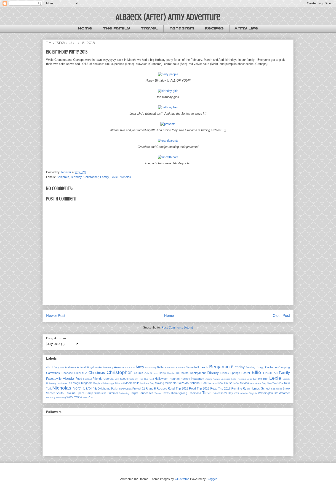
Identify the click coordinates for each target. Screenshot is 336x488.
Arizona (119, 367)
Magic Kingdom (82, 383)
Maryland (98, 383)
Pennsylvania (124, 388)
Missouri (119, 383)
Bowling (250, 367)
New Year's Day (258, 383)
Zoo (90, 397)
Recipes (214, 28)
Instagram (181, 28)
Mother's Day (147, 383)
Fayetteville (53, 378)
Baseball (180, 367)
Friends (97, 378)
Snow (286, 388)
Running (236, 388)
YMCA (78, 397)
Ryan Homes (251, 388)
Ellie (256, 372)
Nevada (212, 383)
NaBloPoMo (181, 383)
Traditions (194, 393)
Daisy (162, 372)
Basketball (192, 367)
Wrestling (61, 397)
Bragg (260, 367)
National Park (198, 383)
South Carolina (65, 393)
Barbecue (170, 367)
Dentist (171, 373)
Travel (149, 28)
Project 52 (138, 388)
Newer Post (55, 316)
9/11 (62, 367)
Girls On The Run (139, 379)
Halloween (161, 378)
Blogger (211, 479)
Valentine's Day (223, 393)
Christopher (90, 177)
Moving (159, 383)
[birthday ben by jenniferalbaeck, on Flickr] (168, 107)
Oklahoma (104, 388)
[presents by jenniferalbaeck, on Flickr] (168, 124)
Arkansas (130, 367)
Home (85, 28)
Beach (204, 367)
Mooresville (131, 383)
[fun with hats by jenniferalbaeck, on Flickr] (168, 157)
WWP (70, 397)
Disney (213, 373)
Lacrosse (225, 379)
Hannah (175, 378)
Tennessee (146, 393)
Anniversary (105, 367)
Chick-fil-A (80, 372)
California (271, 367)
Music (168, 383)
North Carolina (84, 388)
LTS (70, 383)
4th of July (52, 367)
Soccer (50, 393)
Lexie (114, 177)
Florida (68, 378)
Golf (151, 379)
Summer (112, 393)
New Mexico (241, 383)
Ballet (160, 367)
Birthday (76, 177)
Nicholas (125, 177)
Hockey (185, 378)
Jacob (208, 379)
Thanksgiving (179, 393)
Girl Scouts (121, 378)
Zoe (85, 397)
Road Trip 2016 (199, 388)
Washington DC (268, 393)
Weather (284, 393)
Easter (245, 373)
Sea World (276, 388)
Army (140, 367)
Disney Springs (230, 372)
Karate (216, 379)
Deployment (198, 373)
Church (138, 372)
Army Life (246, 28)
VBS (236, 393)
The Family (116, 28)
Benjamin (63, 177)
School (265, 388)
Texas (166, 393)
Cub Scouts (150, 373)
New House (224, 383)
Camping (284, 367)
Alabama (70, 367)
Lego (249, 379)
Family (104, 177)
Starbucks (100, 393)
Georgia (109, 378)
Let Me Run (260, 378)
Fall (275, 373)
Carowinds (53, 373)
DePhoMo (182, 372)
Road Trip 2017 (220, 388)
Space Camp (85, 393)
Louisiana (62, 383)
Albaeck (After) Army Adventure (168, 17)
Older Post (281, 316)
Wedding (51, 397)
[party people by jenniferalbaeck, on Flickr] (168, 74)
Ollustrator (181, 479)
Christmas (96, 373)
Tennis (158, 393)
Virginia (253, 393)
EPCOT (267, 372)
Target (134, 393)
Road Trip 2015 (178, 388)
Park (114, 388)
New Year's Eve (275, 383)
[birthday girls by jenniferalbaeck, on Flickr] (168, 91)
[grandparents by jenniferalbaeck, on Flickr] (168, 140)
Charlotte (67, 372)
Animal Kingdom (87, 367)
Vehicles (244, 393)
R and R (151, 388)
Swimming (124, 393)
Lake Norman (238, 379)
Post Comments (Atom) (177, 327)
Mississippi (108, 383)
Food (78, 378)
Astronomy (150, 367)
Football (87, 379)
